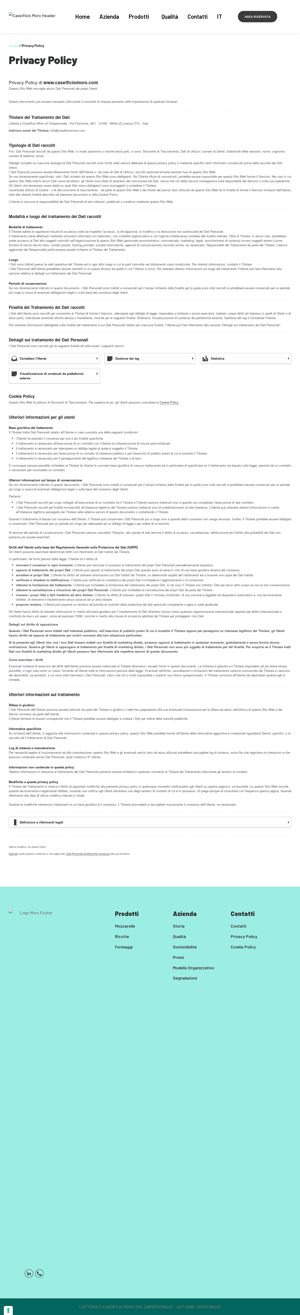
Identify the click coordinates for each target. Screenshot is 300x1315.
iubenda (13, 853)
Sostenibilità (185, 946)
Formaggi (124, 946)
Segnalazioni (185, 977)
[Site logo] (32, 15)
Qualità (179, 936)
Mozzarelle (125, 926)
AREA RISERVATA (258, 16)
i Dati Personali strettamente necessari (87, 853)
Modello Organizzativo (193, 967)
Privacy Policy (244, 936)
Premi (178, 957)
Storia (179, 926)
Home (13, 45)
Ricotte (122, 936)
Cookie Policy (169, 402)
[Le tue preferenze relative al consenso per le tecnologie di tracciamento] (8, 1310)
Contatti (238, 926)
